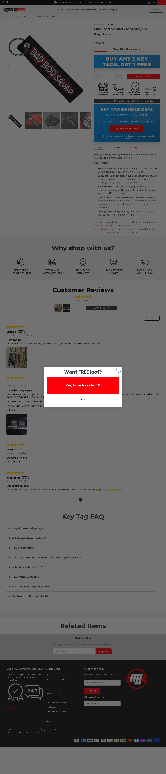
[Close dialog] (118, 370)
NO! (83, 399)
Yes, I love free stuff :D (83, 385)
